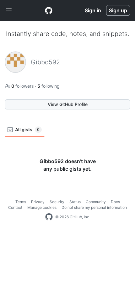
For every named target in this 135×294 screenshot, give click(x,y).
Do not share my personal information (94, 207)
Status (75, 201)
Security (57, 201)
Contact (15, 207)
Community (96, 201)
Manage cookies (42, 207)
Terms (20, 201)
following (48, 86)
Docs (115, 201)
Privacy (38, 201)
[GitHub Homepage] (49, 217)
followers (23, 86)
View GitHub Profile (68, 104)
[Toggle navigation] (9, 10)
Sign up (118, 10)
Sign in (93, 10)
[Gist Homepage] (48, 10)
